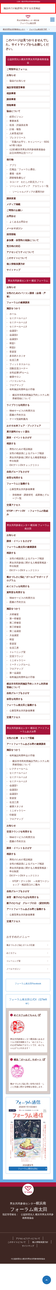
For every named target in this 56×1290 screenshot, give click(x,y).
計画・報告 (15, 129)
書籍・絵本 (15, 173)
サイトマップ (13, 269)
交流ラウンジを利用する (19, 831)
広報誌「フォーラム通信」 (23, 169)
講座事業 (11, 99)
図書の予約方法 (17, 414)
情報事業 (11, 105)
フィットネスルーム (19, 364)
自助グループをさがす (18, 471)
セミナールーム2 (18, 322)
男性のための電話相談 (20, 449)
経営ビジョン (16, 116)
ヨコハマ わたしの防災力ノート (26, 181)
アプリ (12, 165)
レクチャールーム (18, 768)
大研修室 (14, 614)
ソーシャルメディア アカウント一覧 (29, 186)
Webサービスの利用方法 (22, 410)
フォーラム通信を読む (28, 1169)
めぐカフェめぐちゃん (25, 1015)
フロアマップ (16, 385)
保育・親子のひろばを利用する (23, 897)
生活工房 (14, 360)
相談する (11, 443)
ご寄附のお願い (15, 210)
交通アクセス (13, 504)
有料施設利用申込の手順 (22, 389)
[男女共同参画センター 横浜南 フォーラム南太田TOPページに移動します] (28, 17)
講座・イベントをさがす (19, 437)
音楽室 (12, 351)
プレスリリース (17, 137)
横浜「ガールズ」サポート (28, 1059)
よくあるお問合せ (18, 221)
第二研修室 (15, 622)
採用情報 (11, 234)
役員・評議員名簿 (18, 125)
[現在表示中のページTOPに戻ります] (46, 1280)
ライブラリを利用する (18, 405)
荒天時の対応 (13, 246)
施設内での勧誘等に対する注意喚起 (22, 8)
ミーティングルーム (19, 664)
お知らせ (11, 75)
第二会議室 (15, 631)
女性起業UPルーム (19, 372)
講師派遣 (11, 198)
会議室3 (13, 339)
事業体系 (14, 120)
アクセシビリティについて (20, 252)
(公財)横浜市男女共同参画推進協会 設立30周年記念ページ (28, 151)
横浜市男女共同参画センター (14, 29)
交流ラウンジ (16, 656)
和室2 (12, 347)
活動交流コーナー (18, 368)
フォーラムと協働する (18, 483)
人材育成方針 (16, 133)
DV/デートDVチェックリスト (24, 465)
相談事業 (11, 93)
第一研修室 (15, 618)
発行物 (10, 159)
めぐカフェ (11, 952)
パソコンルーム (17, 380)
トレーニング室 (17, 652)
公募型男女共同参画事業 (22, 489)
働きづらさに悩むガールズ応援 (20, 944)
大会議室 (14, 635)
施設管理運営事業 (16, 87)
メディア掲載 (13, 204)
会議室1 (13, 330)
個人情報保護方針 (16, 263)
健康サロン (15, 376)
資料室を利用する (16, 592)
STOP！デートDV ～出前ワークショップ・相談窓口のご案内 (30, 882)
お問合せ (11, 216)
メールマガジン (15, 228)
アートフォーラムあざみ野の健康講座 (26, 743)
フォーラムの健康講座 (18, 302)
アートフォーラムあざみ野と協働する (26, 909)
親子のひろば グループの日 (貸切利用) (28, 903)
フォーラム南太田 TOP (38, 29)
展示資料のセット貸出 (18, 431)
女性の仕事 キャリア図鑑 (20, 738)
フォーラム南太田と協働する (21, 704)
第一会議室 (15, 672)
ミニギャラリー (17, 660)
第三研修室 (15, 626)
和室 (11, 639)
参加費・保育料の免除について (23, 240)
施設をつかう (13, 308)
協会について (13, 111)
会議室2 (13, 334)
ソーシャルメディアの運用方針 (28, 191)
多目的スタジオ (17, 355)
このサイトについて (17, 258)
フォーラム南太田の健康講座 (21, 546)
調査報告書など (17, 177)
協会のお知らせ (17, 80)
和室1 (12, 343)
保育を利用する (15, 477)
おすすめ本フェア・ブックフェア (24, 425)
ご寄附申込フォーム (17, 69)
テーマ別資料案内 (18, 419)
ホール (12, 314)
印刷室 (12, 814)
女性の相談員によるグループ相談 (26, 453)
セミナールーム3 (18, 326)
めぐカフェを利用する (18, 586)
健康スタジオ (16, 806)
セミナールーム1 (18, 318)
